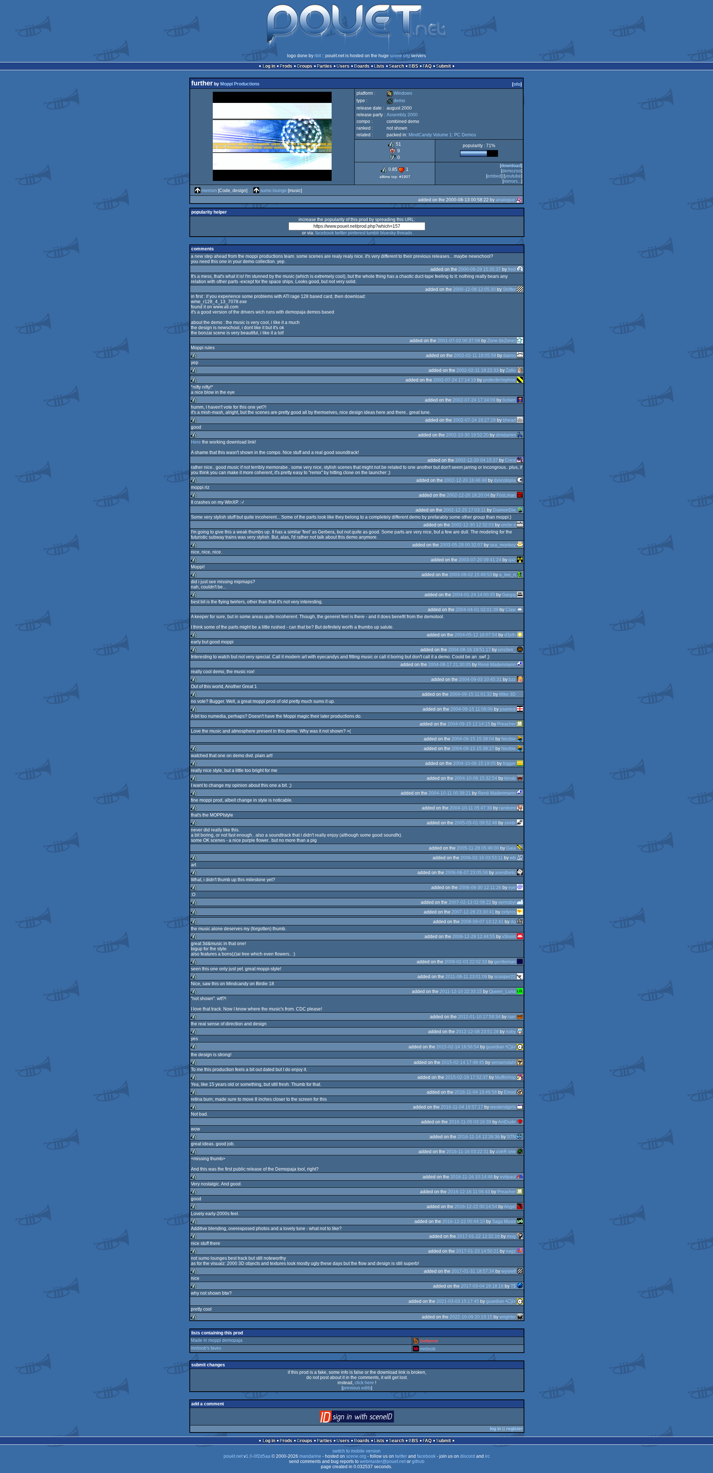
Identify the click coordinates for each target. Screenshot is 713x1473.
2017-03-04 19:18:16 (482, 1286)
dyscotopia (505, 480)
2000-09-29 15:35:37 (479, 269)
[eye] (520, 887)
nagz (511, 1251)
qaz (512, 559)
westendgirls (503, 1107)
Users (342, 66)
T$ (513, 1286)
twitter (341, 233)
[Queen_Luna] (520, 991)
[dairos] (520, 355)
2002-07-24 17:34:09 (474, 400)
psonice (508, 709)
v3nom (509, 936)
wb (513, 857)
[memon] (198, 190)
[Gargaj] (520, 594)
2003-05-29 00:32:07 (461, 545)
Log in (269, 66)
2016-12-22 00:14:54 (476, 1206)
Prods (286, 66)
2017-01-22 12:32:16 (478, 1236)
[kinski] (520, 778)
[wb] (520, 857)
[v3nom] (520, 936)
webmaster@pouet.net (383, 1461)
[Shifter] (520, 289)
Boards (361, 66)
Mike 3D (507, 694)
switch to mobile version (356, 1451)
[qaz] (520, 559)
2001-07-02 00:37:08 (458, 340)
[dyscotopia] (520, 480)
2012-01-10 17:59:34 (479, 1016)
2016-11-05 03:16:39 (470, 1122)
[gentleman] (520, 961)
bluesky (388, 233)
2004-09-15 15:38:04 (473, 739)
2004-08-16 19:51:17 (469, 649)
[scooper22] (520, 976)
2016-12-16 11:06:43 (469, 1191)
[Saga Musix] (520, 1221)
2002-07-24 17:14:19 (454, 380)
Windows (399, 93)
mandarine (310, 1456)
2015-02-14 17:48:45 (463, 1062)
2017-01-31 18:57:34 (473, 1271)
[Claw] (520, 609)
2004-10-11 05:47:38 (471, 808)
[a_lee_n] (520, 574)
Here (196, 442)
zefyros (508, 912)
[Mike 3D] (520, 694)
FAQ (427, 66)
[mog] (520, 1236)
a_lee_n (507, 574)
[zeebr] (520, 822)
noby (511, 1031)
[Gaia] (520, 848)
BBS (413, 66)
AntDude (507, 1122)
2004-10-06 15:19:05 (474, 763)
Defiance (429, 1341)
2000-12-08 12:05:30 (474, 289)
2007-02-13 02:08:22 (470, 902)
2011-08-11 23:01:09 (466, 976)
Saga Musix (504, 1221)
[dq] (520, 921)
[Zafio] (520, 370)
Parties (324, 66)
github (418, 1461)
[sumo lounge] (256, 190)
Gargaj (509, 594)
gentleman (505, 961)
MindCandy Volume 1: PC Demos (442, 134)
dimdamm (506, 435)
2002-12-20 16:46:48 (465, 480)
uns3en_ (507, 649)
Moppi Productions (240, 84)
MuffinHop (505, 1077)
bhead (509, 420)
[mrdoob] (416, 1349)
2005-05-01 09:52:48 (476, 822)
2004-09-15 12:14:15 (468, 724)
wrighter (507, 1317)
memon (209, 190)
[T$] (520, 1286)
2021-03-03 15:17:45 (457, 1301)
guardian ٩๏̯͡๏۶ (501, 1046)
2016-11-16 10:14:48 (471, 1177)
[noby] (520, 1031)
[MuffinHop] (520, 1077)
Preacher (506, 724)
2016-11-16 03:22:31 (467, 1151)
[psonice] (520, 709)
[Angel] (520, 1206)
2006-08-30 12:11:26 (480, 887)
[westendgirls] (520, 1107)
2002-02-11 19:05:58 (475, 355)
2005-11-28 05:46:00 (478, 848)
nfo (517, 84)
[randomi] (520, 808)
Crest (510, 460)
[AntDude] (520, 1122)
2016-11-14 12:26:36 (479, 1136)
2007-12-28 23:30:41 (473, 912)
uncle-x (508, 525)
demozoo (511, 170)
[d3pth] (520, 634)
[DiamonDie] (520, 510)
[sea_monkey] (520, 545)
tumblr (373, 233)
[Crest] (520, 460)
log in (495, 1428)
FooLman (506, 495)
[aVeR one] (520, 1151)
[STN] (520, 1136)
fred (512, 269)
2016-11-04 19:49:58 (476, 1092)
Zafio (511, 370)
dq (513, 921)
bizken (509, 400)
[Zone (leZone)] (520, 340)
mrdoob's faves (206, 1348)
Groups (304, 66)
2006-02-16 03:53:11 (481, 857)
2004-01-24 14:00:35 (473, 594)
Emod (510, 1092)
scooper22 (505, 976)
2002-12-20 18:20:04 (468, 495)
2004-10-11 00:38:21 (450, 793)
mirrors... (512, 181)
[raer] (520, 1016)
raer (512, 1016)
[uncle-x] (520, 525)
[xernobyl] (520, 902)
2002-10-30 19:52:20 (467, 435)
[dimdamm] (520, 435)
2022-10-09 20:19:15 (471, 1317)
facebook (324, 233)
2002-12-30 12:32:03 (472, 525)
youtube (513, 176)
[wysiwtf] (520, 1271)
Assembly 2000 (402, 114)
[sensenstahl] (520, 1062)
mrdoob (428, 1349)
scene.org (400, 55)
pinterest (356, 233)
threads (404, 233)
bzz (512, 679)
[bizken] (520, 400)
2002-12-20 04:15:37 (476, 460)
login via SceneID (369, 1418)
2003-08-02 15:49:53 (470, 574)
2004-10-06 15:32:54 (476, 778)
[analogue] (519, 199)
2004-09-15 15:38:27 (473, 748)
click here (364, 1382)
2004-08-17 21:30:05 (449, 664)
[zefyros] (520, 912)
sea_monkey (503, 545)
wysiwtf (508, 1271)
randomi (507, 808)
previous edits (357, 1388)
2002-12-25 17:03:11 (464, 510)
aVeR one (506, 1151)
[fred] (520, 269)
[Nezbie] (520, 739)
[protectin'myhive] (520, 380)
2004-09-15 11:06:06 (471, 709)
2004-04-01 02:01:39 (477, 609)
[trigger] (520, 763)
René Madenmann (497, 664)
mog (511, 1236)
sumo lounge (273, 190)
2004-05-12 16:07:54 (476, 634)
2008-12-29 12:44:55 (473, 936)
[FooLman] (520, 495)
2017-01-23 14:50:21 (477, 1251)
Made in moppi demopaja (216, 1340)
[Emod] (520, 1092)
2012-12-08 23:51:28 (477, 1031)
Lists (379, 66)
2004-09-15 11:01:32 (471, 694)
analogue (505, 199)
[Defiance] (416, 1341)
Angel (510, 1206)
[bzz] (520, 679)
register (514, 1428)
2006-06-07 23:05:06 (466, 872)
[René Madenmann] (520, 664)
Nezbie (508, 739)
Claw (510, 609)
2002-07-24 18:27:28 (474, 420)
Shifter (509, 289)
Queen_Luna (502, 991)
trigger (509, 763)
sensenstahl (503, 1062)
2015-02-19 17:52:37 (466, 1077)
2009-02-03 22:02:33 (466, 961)
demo (396, 100)
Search (396, 66)
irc (487, 1456)
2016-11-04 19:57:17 (462, 1107)
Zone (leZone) (501, 340)
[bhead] (520, 420)
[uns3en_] (520, 649)
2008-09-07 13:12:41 (482, 921)
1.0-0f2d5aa (258, 1456)
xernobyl (507, 902)
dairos (509, 355)
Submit (443, 66)
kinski (510, 778)
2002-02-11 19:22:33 (477, 370)
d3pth (510, 634)
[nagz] (520, 1251)
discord (467, 1456)
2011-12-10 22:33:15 (461, 991)
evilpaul (508, 1177)
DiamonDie (504, 510)
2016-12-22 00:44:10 (463, 1221)
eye (512, 887)
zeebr (510, 822)
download (511, 165)
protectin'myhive (499, 380)
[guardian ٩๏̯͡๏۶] (520, 1046)
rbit (318, 55)
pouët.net (233, 1456)
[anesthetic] (520, 872)
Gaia (511, 848)
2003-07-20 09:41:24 (480, 559)
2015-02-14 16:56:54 (457, 1046)
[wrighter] (520, 1317)
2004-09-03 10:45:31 (480, 679)
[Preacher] (520, 724)
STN (511, 1136)
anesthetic (505, 872)
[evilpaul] (520, 1177)
